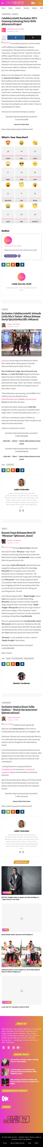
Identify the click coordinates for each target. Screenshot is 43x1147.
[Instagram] (20, 511)
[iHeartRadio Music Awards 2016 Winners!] (22, 917)
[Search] (40, 3)
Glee (8, 658)
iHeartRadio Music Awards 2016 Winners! (17, 935)
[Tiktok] (18, 1047)
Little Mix (10, 464)
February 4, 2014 (12, 543)
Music (4, 528)
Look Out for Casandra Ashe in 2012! (15, 1007)
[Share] (15, 37)
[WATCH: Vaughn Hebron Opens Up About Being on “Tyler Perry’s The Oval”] (22, 880)
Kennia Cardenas (14, 540)
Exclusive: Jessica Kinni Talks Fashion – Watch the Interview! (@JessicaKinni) (19, 709)
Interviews (6, 14)
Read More (10, 1042)
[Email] (19, 255)
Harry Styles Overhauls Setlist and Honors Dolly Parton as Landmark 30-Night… (24, 1082)
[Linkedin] (23, 511)
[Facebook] (4, 1047)
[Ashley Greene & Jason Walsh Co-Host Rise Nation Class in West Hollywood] (22, 953)
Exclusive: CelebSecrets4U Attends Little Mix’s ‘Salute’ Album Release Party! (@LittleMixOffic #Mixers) (21, 316)
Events (15, 14)
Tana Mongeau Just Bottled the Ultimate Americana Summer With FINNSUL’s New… (23, 1071)
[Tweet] (32, 37)
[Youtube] (14, 1047)
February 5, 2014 (12, 31)
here (38, 413)
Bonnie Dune (28, 658)
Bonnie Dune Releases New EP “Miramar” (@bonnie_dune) (19, 534)
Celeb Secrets (12, 1137)
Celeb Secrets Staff (15, 29)
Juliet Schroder (13, 324)
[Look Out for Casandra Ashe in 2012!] (22, 990)
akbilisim (28, 1139)
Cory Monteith (17, 658)
